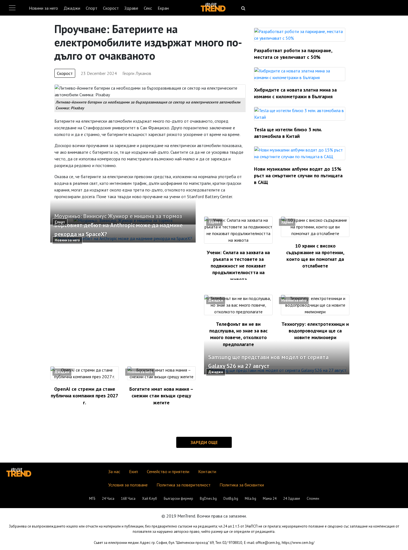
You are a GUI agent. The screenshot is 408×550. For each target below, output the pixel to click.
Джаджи (72, 8)
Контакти (207, 471)
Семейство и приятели (168, 471)
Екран (163, 8)
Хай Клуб (149, 498)
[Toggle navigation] (12, 7)
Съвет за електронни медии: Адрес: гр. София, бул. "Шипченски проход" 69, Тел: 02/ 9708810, (168, 542)
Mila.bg (250, 498)
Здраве (131, 8)
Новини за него (43, 8)
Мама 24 (269, 498)
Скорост (111, 8)
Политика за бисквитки (242, 485)
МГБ (92, 498)
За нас (114, 471)
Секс (148, 8)
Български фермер (178, 498)
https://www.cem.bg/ (298, 542)
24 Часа (108, 498)
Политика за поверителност (184, 485)
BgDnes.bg (208, 498)
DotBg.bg (230, 498)
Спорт (91, 8)
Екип (133, 471)
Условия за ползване (128, 485)
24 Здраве (291, 498)
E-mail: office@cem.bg (262, 542)
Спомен (313, 498)
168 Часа (128, 498)
